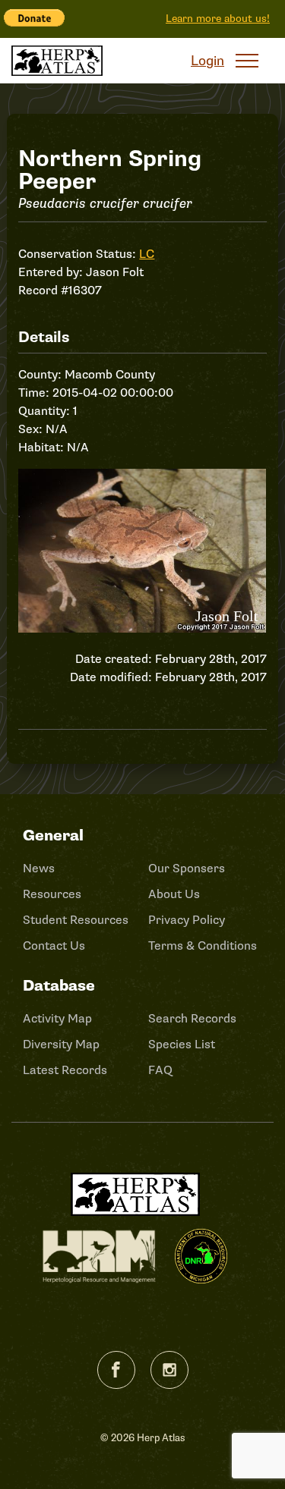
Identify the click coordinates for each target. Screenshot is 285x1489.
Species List (181, 1044)
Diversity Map (61, 1044)
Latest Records (65, 1070)
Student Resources (75, 920)
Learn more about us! (218, 18)
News (39, 868)
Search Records (192, 1018)
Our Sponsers (186, 868)
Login (207, 60)
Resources (52, 894)
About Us (174, 894)
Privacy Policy (186, 920)
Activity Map (57, 1018)
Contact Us (54, 945)
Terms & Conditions (202, 945)
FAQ (160, 1070)
